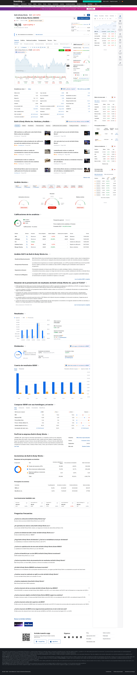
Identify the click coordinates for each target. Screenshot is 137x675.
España (32, 6)
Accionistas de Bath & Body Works (28, 456)
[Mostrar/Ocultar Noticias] (48, 47)
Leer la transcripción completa (82, 304)
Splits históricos (49, 43)
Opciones (56, 43)
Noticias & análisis (31, 40)
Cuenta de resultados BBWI (25, 365)
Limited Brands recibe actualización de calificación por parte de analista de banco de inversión (28, 142)
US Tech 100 (97, 36)
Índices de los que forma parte (66, 43)
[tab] (18, 186)
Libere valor (85, 24)
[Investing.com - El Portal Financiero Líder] (19, 1)
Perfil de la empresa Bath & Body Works (30, 434)
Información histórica (39, 43)
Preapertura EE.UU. (39, 6)
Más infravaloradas (99, 174)
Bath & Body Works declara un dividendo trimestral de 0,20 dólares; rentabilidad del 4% (68, 170)
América (72, 6)
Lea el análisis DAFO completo (82, 279)
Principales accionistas (29, 43)
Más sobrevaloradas (108, 174)
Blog (87, 632)
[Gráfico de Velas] (15, 47)
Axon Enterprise (64, 502)
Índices (96, 15)
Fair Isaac (17, 502)
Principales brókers (100, 125)
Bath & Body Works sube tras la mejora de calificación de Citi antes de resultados (26, 170)
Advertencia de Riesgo (130, 671)
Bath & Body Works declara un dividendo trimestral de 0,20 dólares (68, 160)
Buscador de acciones (81, 4)
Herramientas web (90, 641)
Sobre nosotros (106, 632)
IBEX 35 (96, 31)
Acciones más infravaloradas (99, 170)
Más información (39, 34)
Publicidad (105, 635)
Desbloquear (41, 428)
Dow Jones (97, 38)
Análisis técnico (20, 182)
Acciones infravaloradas (106, 6)
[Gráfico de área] (18, 47)
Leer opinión (116, 134)
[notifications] (120, 1)
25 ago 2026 (61, 108)
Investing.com (21, 145)
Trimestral (21, 368)
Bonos (106, 15)
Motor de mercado (100, 97)
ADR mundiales (61, 6)
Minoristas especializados (83, 437)
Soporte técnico (107, 638)
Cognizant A (48, 502)
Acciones (17, 6)
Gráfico (22, 40)
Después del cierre (47, 6)
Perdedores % (112, 100)
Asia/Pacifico (82, 6)
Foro (55, 40)
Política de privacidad (118, 671)
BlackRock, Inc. (18, 491)
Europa (77, 6)
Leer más (16, 446)
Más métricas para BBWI (84, 89)
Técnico (49, 40)
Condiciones (108, 671)
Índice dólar (97, 43)
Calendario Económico (70, 4)
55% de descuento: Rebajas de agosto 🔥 (92, 1)
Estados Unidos (86, 446)
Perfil (21, 43)
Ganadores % (104, 100)
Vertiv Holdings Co (80, 502)
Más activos (97, 100)
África (87, 6)
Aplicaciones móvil (90, 635)
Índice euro (97, 45)
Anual (15, 368)
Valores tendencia (100, 146)
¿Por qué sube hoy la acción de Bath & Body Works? (66, 133)
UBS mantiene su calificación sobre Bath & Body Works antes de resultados (27, 133)
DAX (95, 40)
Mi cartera (88, 638)
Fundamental (42, 40)
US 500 (96, 33)
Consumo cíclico (85, 440)
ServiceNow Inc (34, 502)
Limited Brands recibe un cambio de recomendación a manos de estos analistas (26, 151)
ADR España (67, 6)
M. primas (101, 15)
